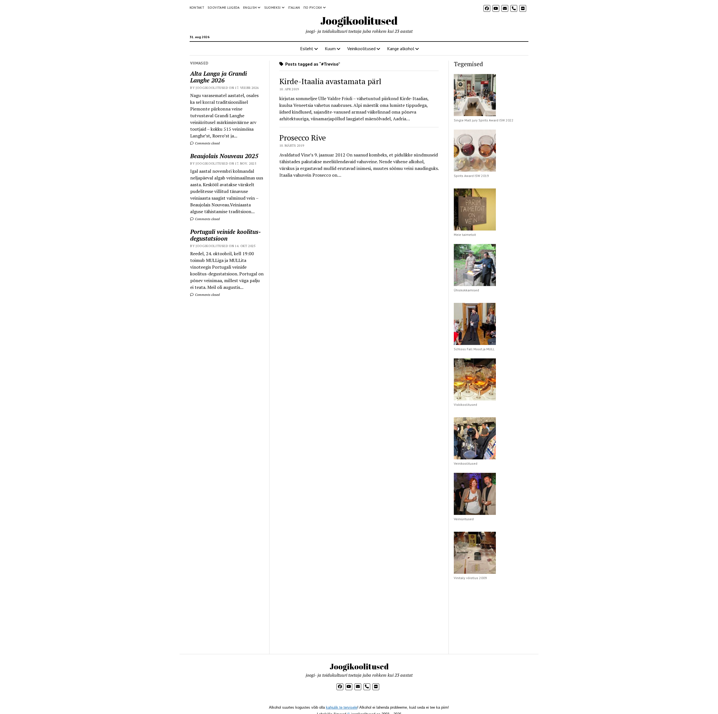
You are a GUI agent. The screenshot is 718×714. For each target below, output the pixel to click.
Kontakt (197, 7)
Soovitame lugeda (224, 7)
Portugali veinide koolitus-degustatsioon (225, 235)
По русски (312, 7)
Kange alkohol (400, 48)
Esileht (306, 48)
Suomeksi (272, 7)
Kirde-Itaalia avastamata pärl (330, 81)
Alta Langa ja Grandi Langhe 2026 (218, 77)
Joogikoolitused (359, 20)
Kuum (330, 48)
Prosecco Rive (302, 137)
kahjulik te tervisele (341, 707)
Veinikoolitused (361, 48)
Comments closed (207, 143)
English (250, 7)
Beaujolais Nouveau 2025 (224, 156)
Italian (294, 7)
